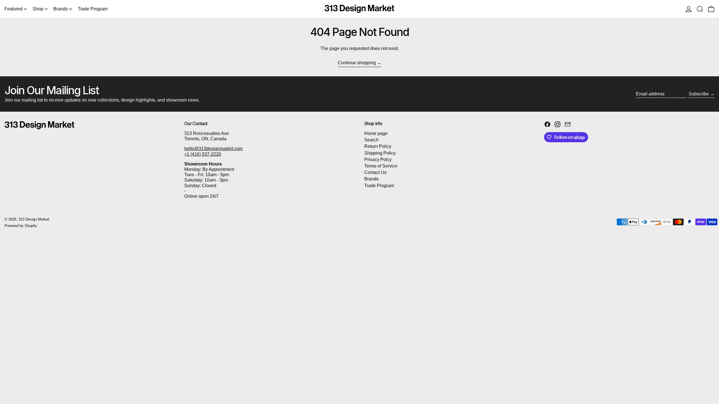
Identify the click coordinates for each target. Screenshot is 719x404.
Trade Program (379, 185)
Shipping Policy (380, 153)
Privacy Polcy (378, 159)
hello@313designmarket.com (213, 148)
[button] (700, 9)
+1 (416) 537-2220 (202, 154)
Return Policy (377, 146)
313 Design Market (34, 219)
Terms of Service (380, 166)
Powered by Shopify (20, 226)
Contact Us (375, 172)
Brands (371, 178)
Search (371, 139)
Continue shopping (357, 62)
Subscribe (699, 93)
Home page (376, 133)
